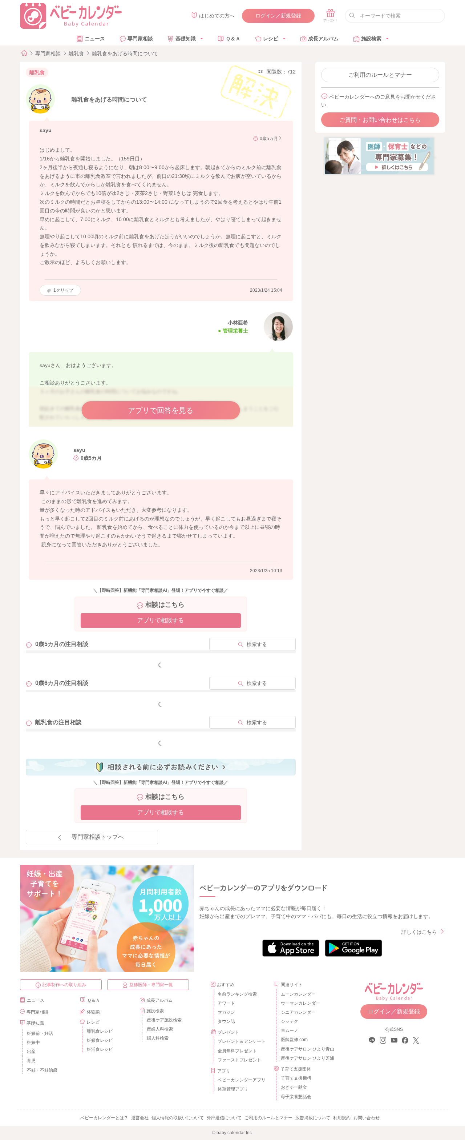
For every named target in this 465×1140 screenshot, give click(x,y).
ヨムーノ (289, 1030)
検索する (257, 644)
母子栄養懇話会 (296, 1096)
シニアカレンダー (298, 1012)
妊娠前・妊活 (40, 1033)
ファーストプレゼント (239, 1060)
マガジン (226, 1012)
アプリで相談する (160, 620)
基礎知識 (185, 38)
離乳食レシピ (100, 1031)
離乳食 (76, 53)
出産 (31, 1051)
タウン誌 (226, 1021)
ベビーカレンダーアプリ (242, 1080)
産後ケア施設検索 (164, 1020)
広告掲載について (312, 1117)
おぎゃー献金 (294, 1087)
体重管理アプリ (233, 1089)
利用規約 (342, 1117)
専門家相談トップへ (98, 837)
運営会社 (140, 1117)
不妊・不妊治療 (42, 1070)
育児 (31, 1060)
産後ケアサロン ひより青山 (306, 1049)
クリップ (63, 290)
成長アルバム (323, 38)
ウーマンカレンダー (300, 1003)
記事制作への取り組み (64, 984)
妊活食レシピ (100, 1049)
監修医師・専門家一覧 (151, 984)
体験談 (93, 1012)
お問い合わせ (366, 1117)
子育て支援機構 (296, 1078)
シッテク (289, 1021)
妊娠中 (33, 1042)
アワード (226, 1003)
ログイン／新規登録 (278, 16)
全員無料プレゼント (237, 1050)
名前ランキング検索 (237, 994)
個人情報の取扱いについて (177, 1117)
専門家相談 (140, 38)
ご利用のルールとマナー (380, 75)
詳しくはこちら (419, 932)
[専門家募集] (379, 156)
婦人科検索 (158, 1038)
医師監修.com (294, 1039)
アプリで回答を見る (160, 410)
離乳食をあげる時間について (125, 53)
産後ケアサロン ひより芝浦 (306, 1058)
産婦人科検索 (160, 1029)
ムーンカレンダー (298, 994)
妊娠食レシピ (100, 1040)
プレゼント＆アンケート (242, 1041)
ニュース (95, 38)
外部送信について (224, 1117)
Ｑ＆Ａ (233, 38)
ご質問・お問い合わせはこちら (380, 120)
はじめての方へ (217, 16)
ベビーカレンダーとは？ (104, 1117)
